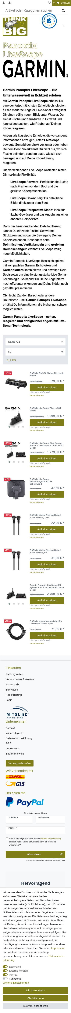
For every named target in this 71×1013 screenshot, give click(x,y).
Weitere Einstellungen (16, 982)
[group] (16, 418)
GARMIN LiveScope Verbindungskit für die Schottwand (41, 481)
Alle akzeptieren (35, 990)
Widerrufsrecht (14, 733)
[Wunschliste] (49, 3)
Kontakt (10, 727)
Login (9, 699)
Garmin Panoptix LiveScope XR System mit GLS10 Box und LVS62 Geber (47, 587)
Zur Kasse (12, 689)
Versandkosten (37, 395)
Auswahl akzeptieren (35, 1005)
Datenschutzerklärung (19, 738)
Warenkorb (12, 684)
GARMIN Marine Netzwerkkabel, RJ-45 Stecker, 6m (45, 551)
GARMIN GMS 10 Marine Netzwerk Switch (46, 374)
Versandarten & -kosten (20, 679)
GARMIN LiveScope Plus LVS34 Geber (45, 409)
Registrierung (14, 694)
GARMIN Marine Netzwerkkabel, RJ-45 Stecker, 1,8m (45, 516)
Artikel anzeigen (46, 387)
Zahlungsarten (14, 674)
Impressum (12, 748)
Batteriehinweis (15, 753)
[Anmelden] (4, 3)
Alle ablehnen (35, 998)
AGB (8, 743)
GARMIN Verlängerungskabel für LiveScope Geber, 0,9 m (46, 622)
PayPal (13, 974)
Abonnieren (34, 854)
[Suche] (63, 10)
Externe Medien (18, 970)
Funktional (15, 978)
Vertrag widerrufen (20, 763)
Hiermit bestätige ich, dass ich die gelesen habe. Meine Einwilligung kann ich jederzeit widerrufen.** (35, 841)
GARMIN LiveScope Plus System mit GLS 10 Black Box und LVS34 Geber (46, 445)
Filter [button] (13, 359)
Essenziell (15, 966)
